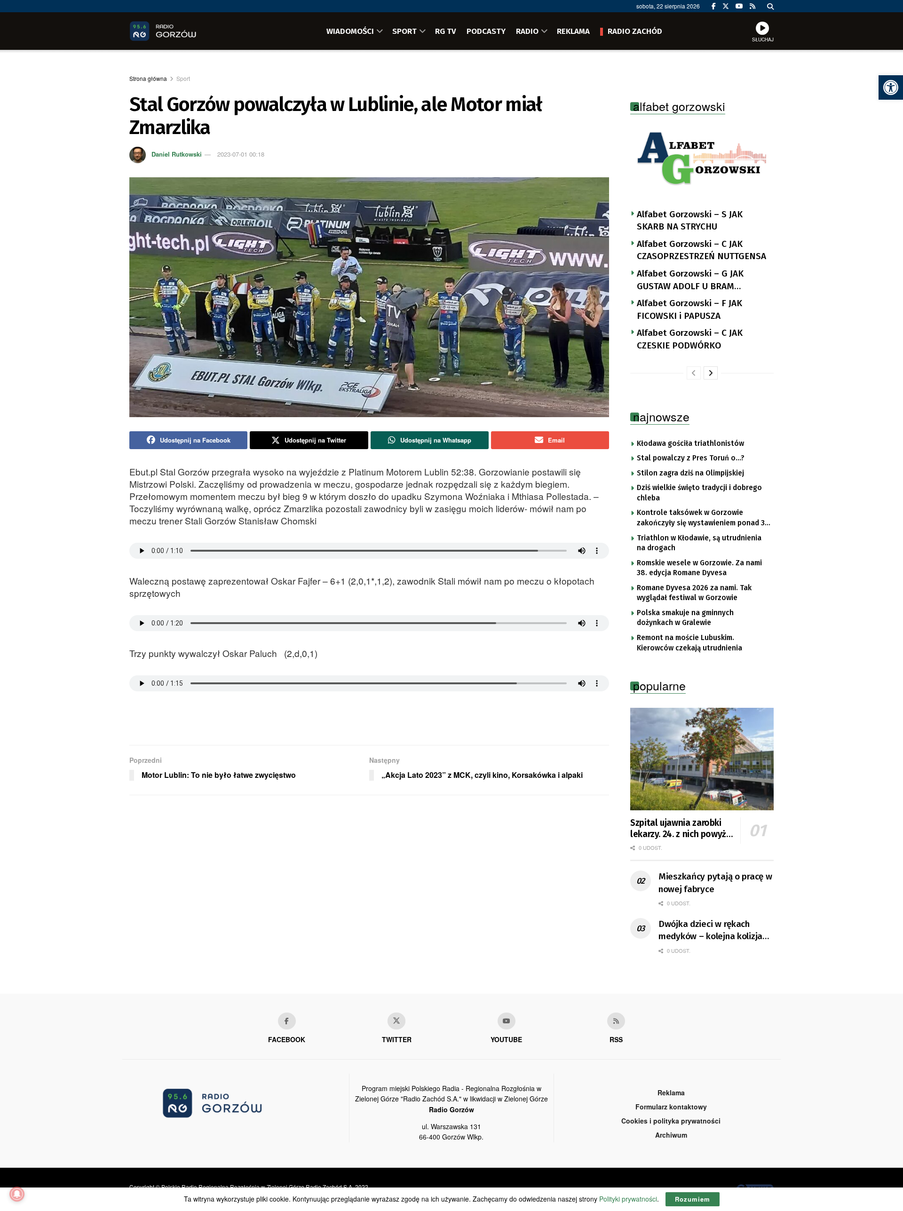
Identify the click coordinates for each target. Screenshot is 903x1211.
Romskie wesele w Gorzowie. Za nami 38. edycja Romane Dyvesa (699, 568)
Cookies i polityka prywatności (671, 1120)
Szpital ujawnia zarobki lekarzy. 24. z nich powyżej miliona (681, 828)
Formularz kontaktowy (671, 1106)
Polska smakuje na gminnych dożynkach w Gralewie (685, 618)
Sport (183, 78)
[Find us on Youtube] (506, 1021)
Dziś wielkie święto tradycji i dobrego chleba (699, 492)
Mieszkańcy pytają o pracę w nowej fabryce (715, 882)
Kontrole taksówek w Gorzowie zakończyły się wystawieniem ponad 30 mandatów (703, 518)
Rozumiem (692, 1199)
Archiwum (671, 1135)
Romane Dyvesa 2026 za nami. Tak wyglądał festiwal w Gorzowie (694, 593)
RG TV (445, 31)
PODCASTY (486, 31)
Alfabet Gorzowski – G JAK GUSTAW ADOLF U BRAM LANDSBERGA (690, 280)
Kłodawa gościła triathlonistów (690, 443)
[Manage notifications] (16, 1194)
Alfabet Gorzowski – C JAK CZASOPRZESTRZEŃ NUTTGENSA (701, 250)
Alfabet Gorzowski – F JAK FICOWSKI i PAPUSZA (689, 309)
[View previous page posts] (694, 373)
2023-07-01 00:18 (240, 154)
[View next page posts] (711, 373)
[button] (891, 87)
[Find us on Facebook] (714, 6)
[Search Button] (770, 6)
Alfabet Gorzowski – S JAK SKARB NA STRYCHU (690, 220)
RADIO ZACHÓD (635, 31)
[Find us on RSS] (752, 6)
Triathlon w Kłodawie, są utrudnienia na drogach (699, 543)
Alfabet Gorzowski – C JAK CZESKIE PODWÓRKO (690, 339)
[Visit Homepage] (176, 31)
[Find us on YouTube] (739, 6)
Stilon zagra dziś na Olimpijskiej (690, 473)
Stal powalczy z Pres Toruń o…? (691, 458)
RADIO (527, 31)
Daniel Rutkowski (176, 154)
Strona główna (148, 78)
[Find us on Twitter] (725, 6)
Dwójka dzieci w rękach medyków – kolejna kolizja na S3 (710, 930)
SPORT (404, 31)
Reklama (671, 1092)
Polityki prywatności (628, 1198)
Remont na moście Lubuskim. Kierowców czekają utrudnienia (689, 642)
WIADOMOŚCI (350, 31)
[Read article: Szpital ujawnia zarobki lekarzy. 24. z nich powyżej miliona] (702, 759)
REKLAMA (573, 31)
